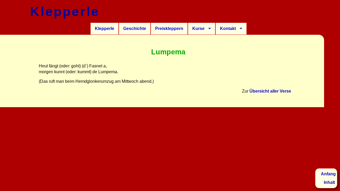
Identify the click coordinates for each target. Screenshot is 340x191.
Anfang (328, 174)
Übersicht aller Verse (270, 91)
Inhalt (329, 182)
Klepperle (104, 28)
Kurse (198, 28)
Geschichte (134, 28)
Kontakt (228, 28)
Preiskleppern (169, 28)
